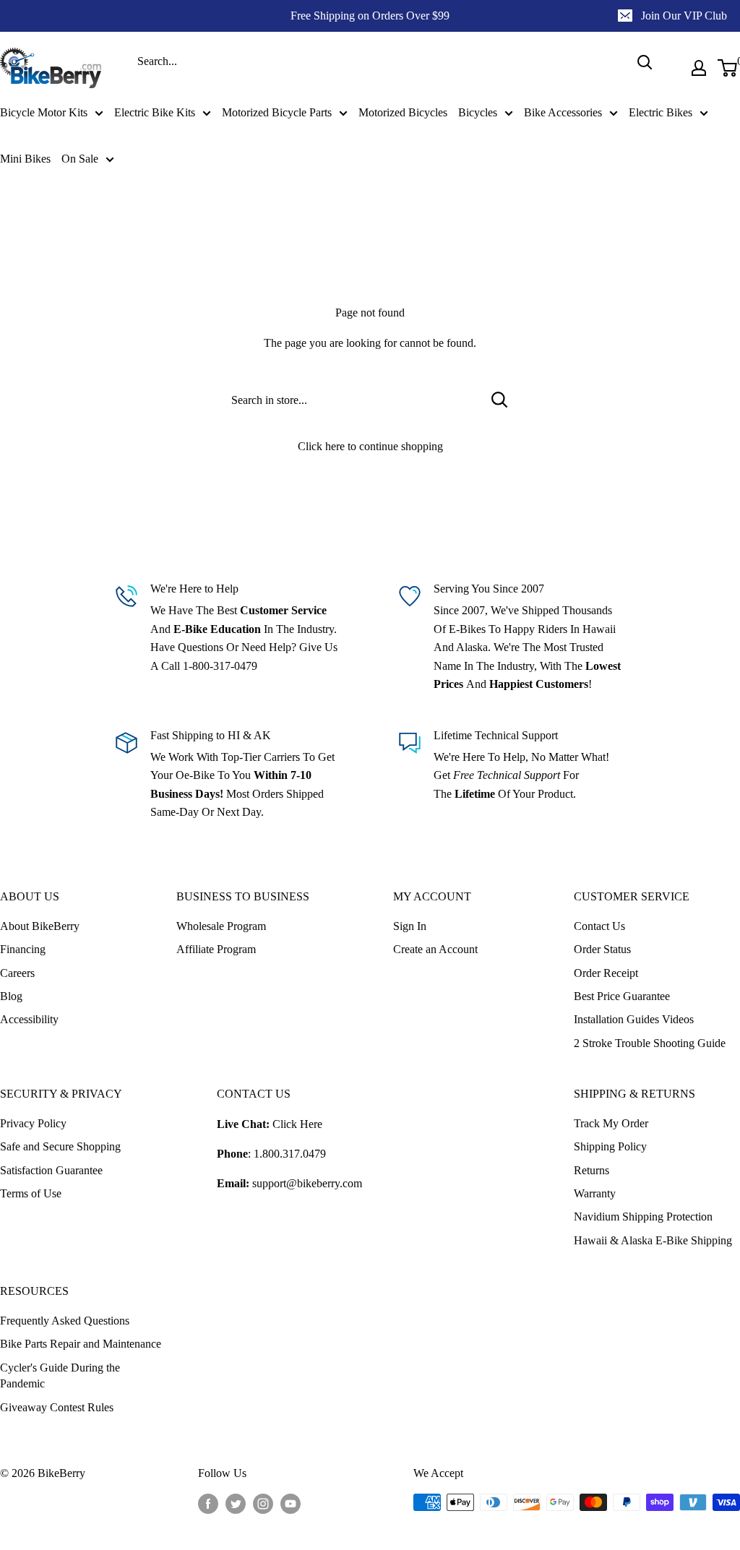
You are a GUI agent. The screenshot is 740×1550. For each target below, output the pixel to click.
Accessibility (29, 1019)
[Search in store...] (499, 400)
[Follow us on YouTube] (290, 1504)
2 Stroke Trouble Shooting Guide (650, 1043)
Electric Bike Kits (154, 112)
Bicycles (477, 112)
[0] (728, 68)
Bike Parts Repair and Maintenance (80, 1344)
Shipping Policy (610, 1146)
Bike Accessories (563, 112)
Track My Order (611, 1123)
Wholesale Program (221, 926)
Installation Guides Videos (634, 1019)
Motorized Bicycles (402, 112)
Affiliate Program (216, 949)
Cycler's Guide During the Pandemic (60, 1375)
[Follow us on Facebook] (208, 1504)
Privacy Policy (33, 1123)
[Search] (645, 62)
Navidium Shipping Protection (643, 1216)
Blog (11, 996)
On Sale (79, 158)
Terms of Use (30, 1193)
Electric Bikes (660, 112)
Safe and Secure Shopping (60, 1146)
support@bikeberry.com (307, 1183)
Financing (23, 949)
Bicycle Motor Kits (43, 112)
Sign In (409, 926)
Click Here (297, 1124)
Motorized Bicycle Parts (277, 112)
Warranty (595, 1193)
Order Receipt (606, 973)
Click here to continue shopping (370, 446)
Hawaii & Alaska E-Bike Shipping (653, 1240)
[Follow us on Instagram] (263, 1504)
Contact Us (599, 926)
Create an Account (435, 949)
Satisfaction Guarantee (51, 1170)
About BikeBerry (39, 926)
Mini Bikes (25, 158)
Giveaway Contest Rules (56, 1407)
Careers (17, 973)
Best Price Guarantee (622, 996)
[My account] (699, 68)
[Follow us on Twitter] (235, 1504)
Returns (591, 1170)
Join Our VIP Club (684, 15)
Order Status (602, 949)
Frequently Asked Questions (64, 1320)
